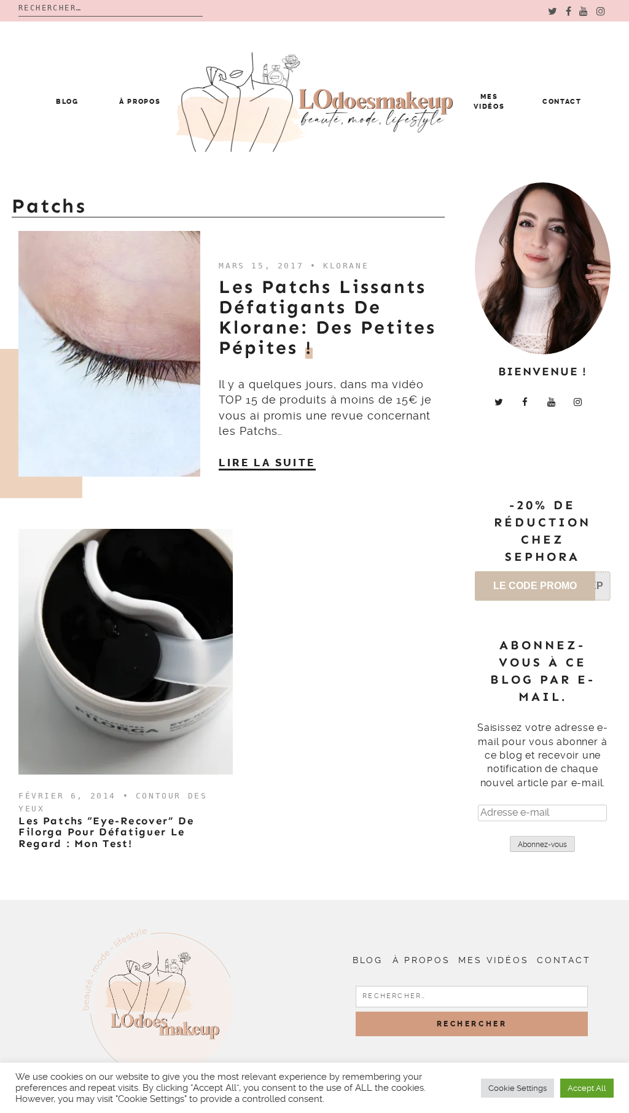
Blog (67, 102)
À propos (139, 102)
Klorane (346, 265)
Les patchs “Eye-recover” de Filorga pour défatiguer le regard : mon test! (106, 831)
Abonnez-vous (542, 844)
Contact (562, 102)
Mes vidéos (493, 960)
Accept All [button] (587, 1088)
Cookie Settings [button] (517, 1088)
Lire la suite (267, 462)
